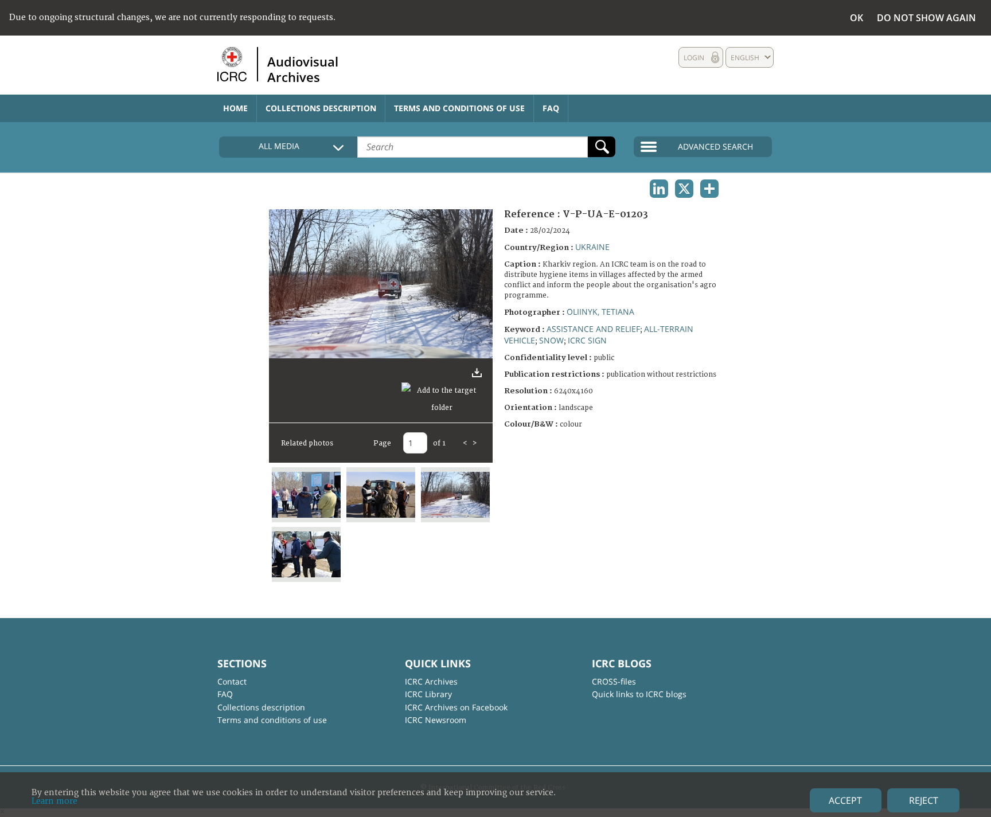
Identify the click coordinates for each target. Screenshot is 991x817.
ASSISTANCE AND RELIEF (593, 328)
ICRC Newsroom (435, 719)
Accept (845, 800)
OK (856, 17)
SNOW (551, 340)
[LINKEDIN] (659, 188)
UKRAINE (592, 246)
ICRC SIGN (587, 340)
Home (235, 108)
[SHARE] (709, 188)
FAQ (551, 108)
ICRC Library (428, 694)
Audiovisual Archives (302, 69)
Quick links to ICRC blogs (639, 694)
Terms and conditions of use (459, 108)
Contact (232, 681)
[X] (684, 188)
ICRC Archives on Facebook (456, 707)
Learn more (54, 801)
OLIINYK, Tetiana (600, 311)
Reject (923, 800)
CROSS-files (614, 681)
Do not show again (926, 17)
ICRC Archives (431, 681)
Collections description (321, 108)
